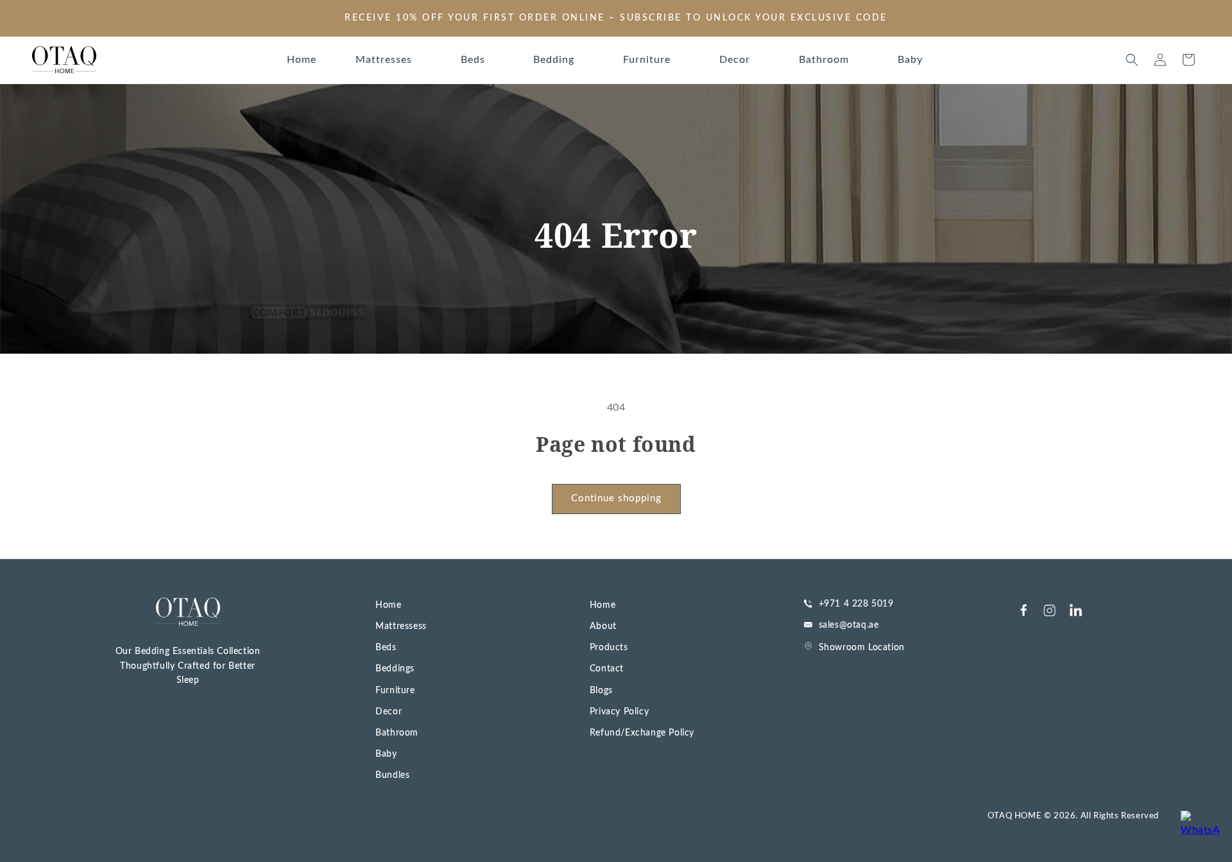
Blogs (601, 690)
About (603, 626)
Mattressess (401, 626)
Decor (388, 711)
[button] (388, 60)
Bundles (392, 775)
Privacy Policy (619, 711)
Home (388, 605)
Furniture (395, 690)
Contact (607, 668)
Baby (386, 754)
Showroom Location (862, 647)
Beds (385, 647)
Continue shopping (616, 498)
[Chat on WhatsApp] (1200, 830)
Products (609, 647)
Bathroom (396, 732)
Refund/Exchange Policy (642, 732)
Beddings (395, 668)
